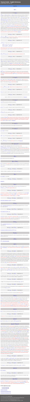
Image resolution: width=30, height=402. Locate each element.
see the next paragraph (6, 241)
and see (2, 181)
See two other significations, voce (6, 200)
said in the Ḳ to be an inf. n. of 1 (7, 205)
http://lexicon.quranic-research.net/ (8, 397)
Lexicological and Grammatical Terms (6, 391)
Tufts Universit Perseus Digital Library (18, 397)
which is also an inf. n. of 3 (4, 19)
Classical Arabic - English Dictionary (11, 2)
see (19, 31)
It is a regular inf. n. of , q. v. (5, 211)
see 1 (3, 130)
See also (5, 247)
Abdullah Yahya (10, 396)
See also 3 (13, 120)
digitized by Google (14, 400)
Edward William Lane (5, 3)
